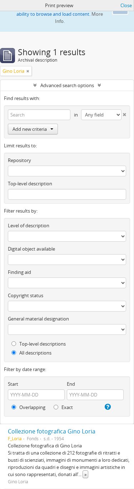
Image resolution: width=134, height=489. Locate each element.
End (71, 384)
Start (13, 384)
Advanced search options (67, 85)
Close (126, 5)
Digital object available (31, 249)
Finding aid (19, 272)
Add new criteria (30, 129)
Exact (66, 407)
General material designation (38, 318)
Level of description (28, 225)
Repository (19, 160)
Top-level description (30, 183)
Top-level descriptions (42, 344)
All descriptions (34, 353)
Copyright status (25, 295)
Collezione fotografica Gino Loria (51, 431)
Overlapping (31, 407)
